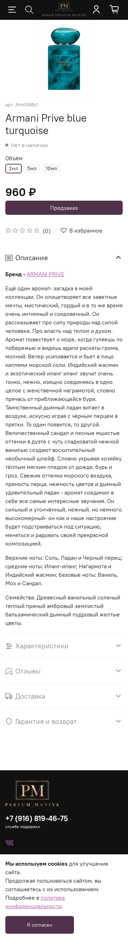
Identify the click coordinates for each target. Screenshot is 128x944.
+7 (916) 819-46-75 (36, 818)
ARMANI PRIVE (45, 274)
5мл (32, 168)
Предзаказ (64, 207)
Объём (14, 158)
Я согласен (39, 925)
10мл (51, 168)
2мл (13, 168)
